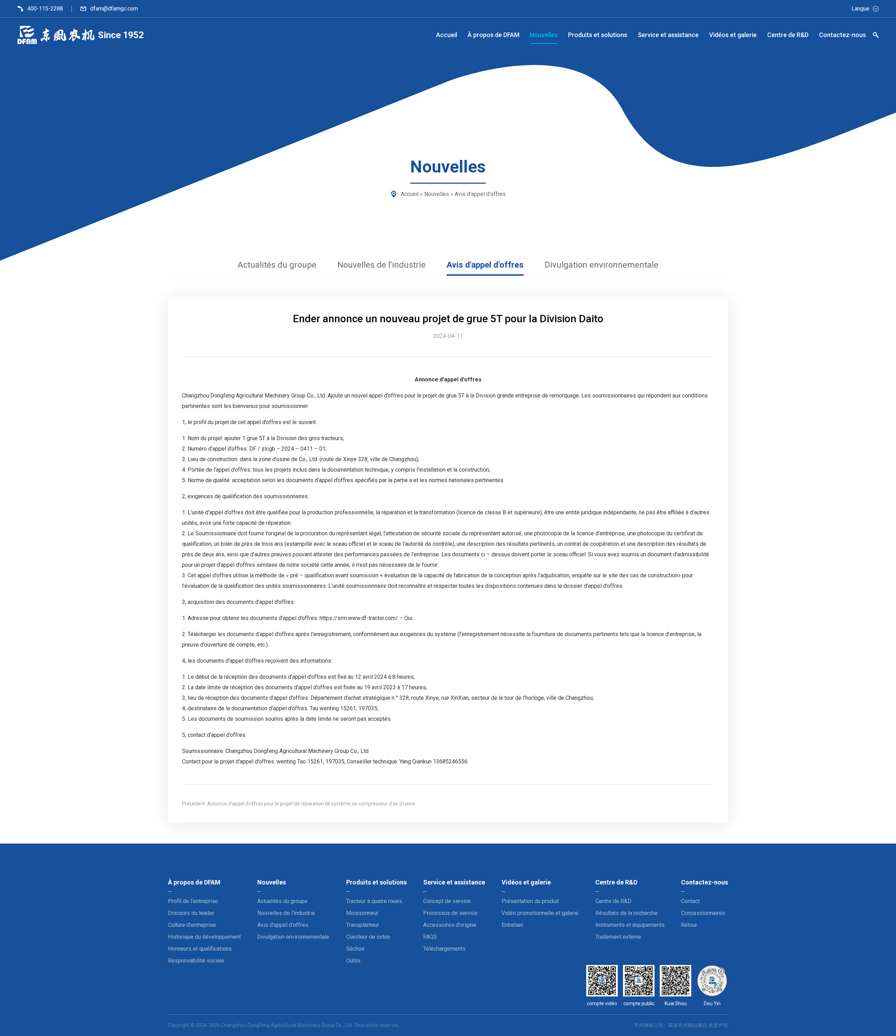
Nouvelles (436, 194)
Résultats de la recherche (626, 913)
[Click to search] (875, 36)
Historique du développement (204, 936)
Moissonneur (362, 913)
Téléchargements (444, 948)
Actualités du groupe (277, 265)
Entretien (512, 925)
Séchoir (355, 948)
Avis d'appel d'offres (480, 194)
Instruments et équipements (630, 925)
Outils (353, 960)
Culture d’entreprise (192, 925)
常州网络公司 (648, 1025)
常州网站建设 (692, 1025)
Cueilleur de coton (368, 936)
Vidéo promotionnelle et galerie (540, 913)
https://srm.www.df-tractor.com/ (359, 618)
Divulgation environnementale (601, 265)
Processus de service (450, 913)
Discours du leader (191, 913)
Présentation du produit (530, 901)
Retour (689, 925)
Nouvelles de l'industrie (381, 265)
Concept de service (447, 901)
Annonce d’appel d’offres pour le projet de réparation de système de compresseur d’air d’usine (311, 803)
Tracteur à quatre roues (374, 901)
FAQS (430, 936)
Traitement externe (618, 936)
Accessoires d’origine (449, 925)
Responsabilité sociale (196, 960)
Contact (690, 901)
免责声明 (718, 1025)
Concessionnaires (703, 913)
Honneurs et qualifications (200, 948)
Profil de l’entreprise (193, 901)
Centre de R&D (613, 901)
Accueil (410, 194)
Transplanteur (362, 925)
